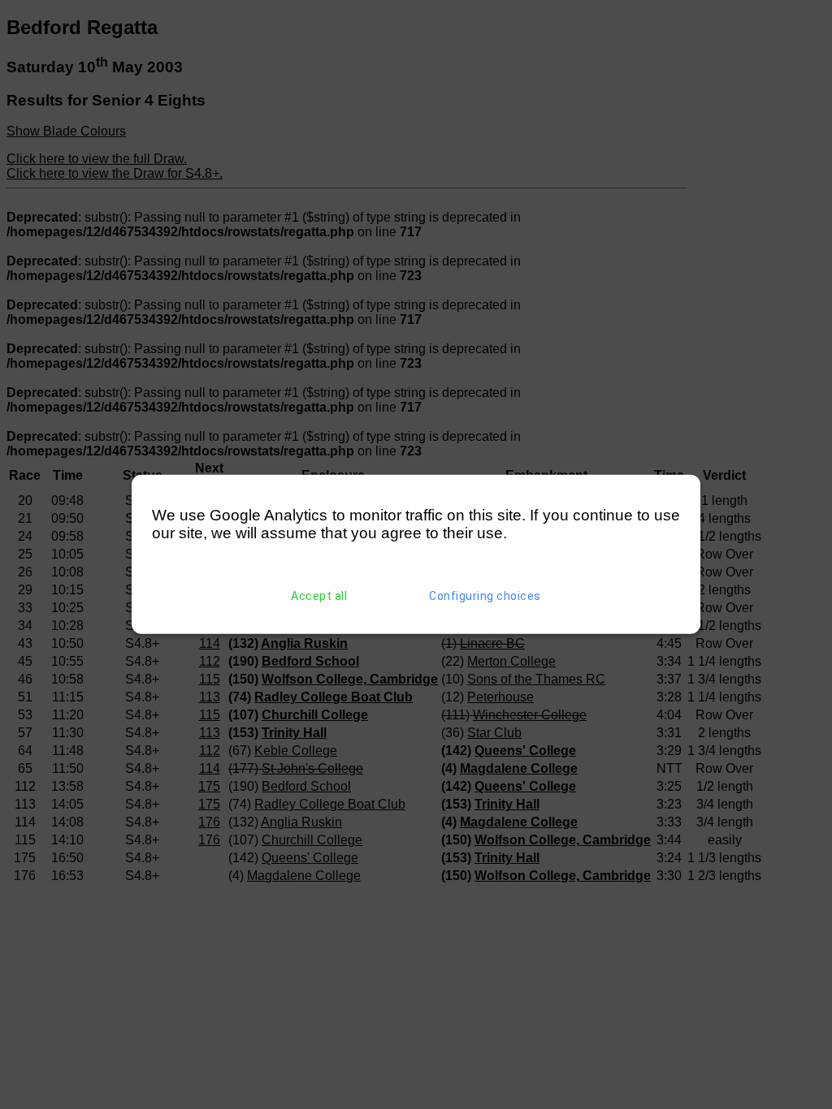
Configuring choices (485, 595)
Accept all (319, 595)
